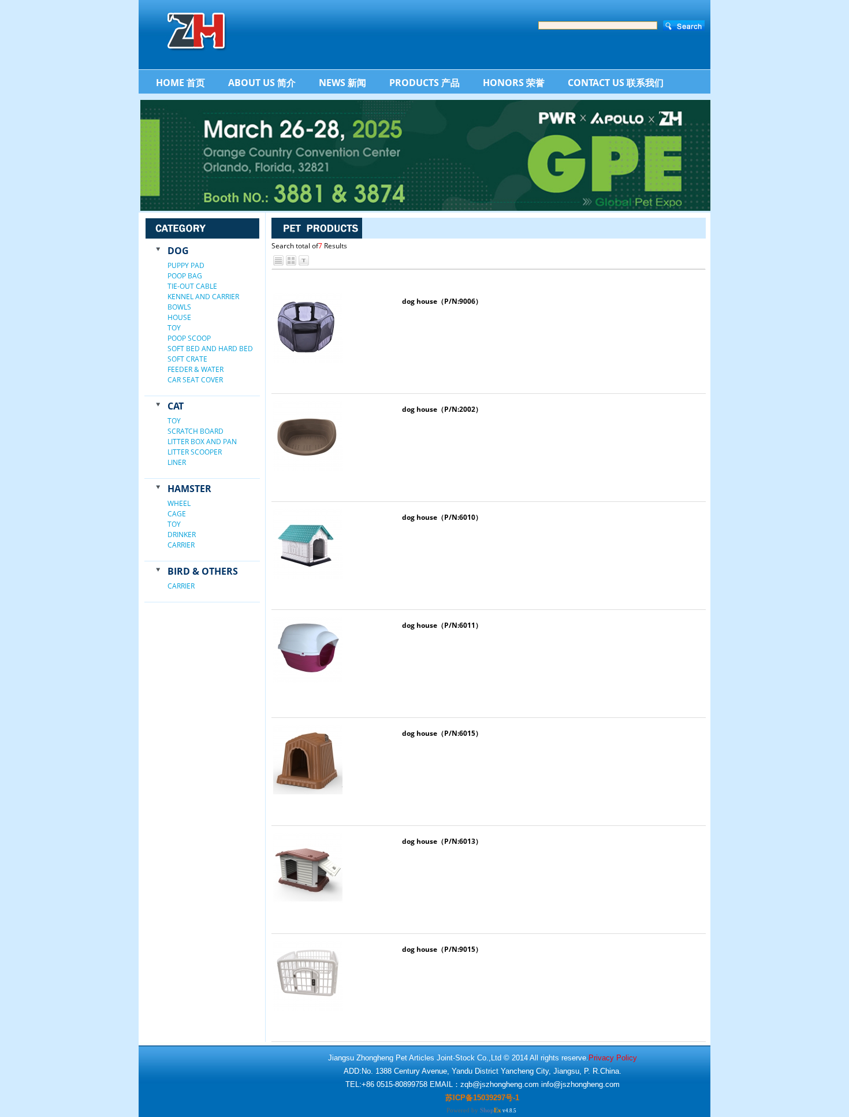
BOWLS (179, 307)
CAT (175, 406)
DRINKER (181, 534)
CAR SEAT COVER (195, 380)
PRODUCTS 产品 (424, 82)
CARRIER (181, 545)
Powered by (473, 1110)
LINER (176, 462)
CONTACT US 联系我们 (616, 82)
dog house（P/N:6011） (442, 625)
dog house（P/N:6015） (442, 733)
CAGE (176, 514)
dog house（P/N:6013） (442, 841)
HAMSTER (189, 488)
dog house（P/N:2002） (442, 409)
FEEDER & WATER (195, 369)
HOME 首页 (180, 82)
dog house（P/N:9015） (442, 949)
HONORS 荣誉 (514, 82)
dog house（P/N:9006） (442, 301)
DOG (178, 250)
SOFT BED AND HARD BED (210, 348)
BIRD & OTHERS (202, 571)
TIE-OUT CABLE (192, 286)
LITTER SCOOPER (194, 452)
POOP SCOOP (189, 338)
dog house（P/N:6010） (442, 517)
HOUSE (179, 317)
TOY (174, 328)
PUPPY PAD (185, 265)
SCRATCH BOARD (195, 431)
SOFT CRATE (187, 359)
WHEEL (179, 503)
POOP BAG (184, 276)
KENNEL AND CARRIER (203, 296)
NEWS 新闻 (342, 82)
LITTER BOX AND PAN (202, 441)
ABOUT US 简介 (262, 82)
